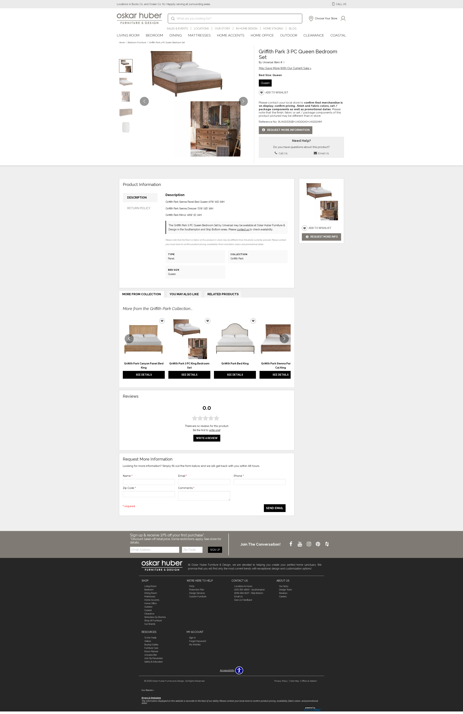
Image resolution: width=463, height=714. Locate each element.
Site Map (294, 681)
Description (137, 197)
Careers (283, 596)
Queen (265, 83)
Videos (147, 641)
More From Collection (141, 294)
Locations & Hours (243, 586)
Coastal (338, 35)
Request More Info (324, 236)
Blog (292, 28)
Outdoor (288, 35)
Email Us (323, 153)
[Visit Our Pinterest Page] (318, 544)
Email (182, 476)
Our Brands (149, 624)
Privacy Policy (281, 681)
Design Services (197, 593)
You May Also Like (184, 294)
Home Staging (273, 28)
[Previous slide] (129, 338)
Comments (186, 488)
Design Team (285, 589)
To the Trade (150, 637)
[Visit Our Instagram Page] (309, 544)
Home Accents (230, 35)
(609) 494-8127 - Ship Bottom (248, 593)
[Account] (343, 18)
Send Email (274, 508)
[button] (322, 19)
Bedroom (154, 35)
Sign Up (215, 549)
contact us (243, 229)
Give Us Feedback (243, 600)
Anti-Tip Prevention (153, 658)
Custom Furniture (197, 596)
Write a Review (207, 438)
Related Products (223, 294)
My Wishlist (195, 644)
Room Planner (151, 651)
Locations (201, 28)
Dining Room (150, 593)
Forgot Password (197, 641)
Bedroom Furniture (137, 42)
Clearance (313, 35)
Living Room (128, 35)
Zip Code (129, 488)
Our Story (222, 28)
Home (122, 42)
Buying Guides (151, 644)
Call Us (282, 153)
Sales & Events (177, 28)
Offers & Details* (309, 681)
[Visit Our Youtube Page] (300, 544)
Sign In (192, 637)
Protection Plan (196, 589)
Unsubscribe (150, 655)
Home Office (262, 35)
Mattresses (199, 35)
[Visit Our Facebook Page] (291, 544)
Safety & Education (153, 662)
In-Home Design (246, 28)
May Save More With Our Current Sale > (285, 68)
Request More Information (288, 130)
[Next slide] (284, 338)
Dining (175, 35)
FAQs (191, 586)
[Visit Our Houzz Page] (327, 544)
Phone (239, 476)
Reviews (283, 593)
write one (214, 430)
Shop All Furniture (153, 620)
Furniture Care (151, 648)
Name (127, 476)
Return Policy (138, 208)
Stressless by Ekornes (155, 617)
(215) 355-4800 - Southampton (249, 589)
